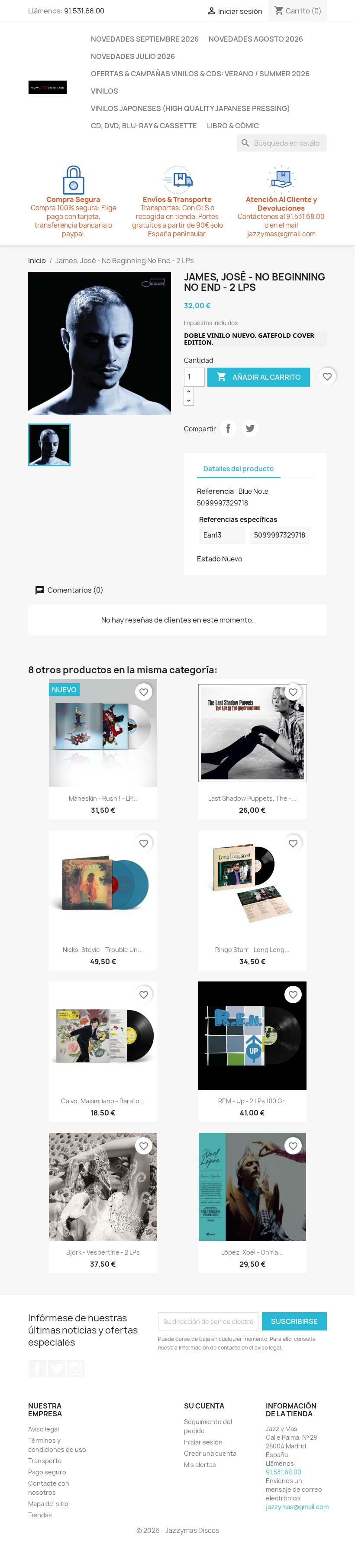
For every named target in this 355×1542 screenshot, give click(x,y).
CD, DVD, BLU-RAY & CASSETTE (144, 125)
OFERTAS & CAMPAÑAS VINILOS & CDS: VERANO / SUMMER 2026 (200, 73)
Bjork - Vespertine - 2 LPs (103, 1252)
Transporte (45, 1461)
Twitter (56, 1368)
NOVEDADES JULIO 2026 (133, 56)
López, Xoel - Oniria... (252, 1252)
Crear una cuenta (210, 1453)
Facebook (37, 1368)
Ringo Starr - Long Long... (252, 949)
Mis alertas (200, 1464)
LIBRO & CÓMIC (233, 125)
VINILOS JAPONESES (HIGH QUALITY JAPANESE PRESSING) (190, 108)
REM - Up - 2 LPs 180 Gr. (252, 1101)
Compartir (228, 428)
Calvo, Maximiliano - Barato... (103, 1101)
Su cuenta (204, 1406)
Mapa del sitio (48, 1504)
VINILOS (104, 91)
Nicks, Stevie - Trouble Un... (103, 949)
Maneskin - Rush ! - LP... (103, 798)
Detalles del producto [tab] (238, 468)
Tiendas (40, 1515)
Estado (209, 558)
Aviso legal (43, 1429)
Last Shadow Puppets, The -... (252, 798)
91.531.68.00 (84, 11)
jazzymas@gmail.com (297, 1507)
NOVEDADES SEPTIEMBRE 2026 (145, 39)
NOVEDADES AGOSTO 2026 (256, 39)
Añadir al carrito (258, 377)
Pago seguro (47, 1472)
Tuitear (250, 428)
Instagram (75, 1368)
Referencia (215, 491)
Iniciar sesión (203, 1442)
